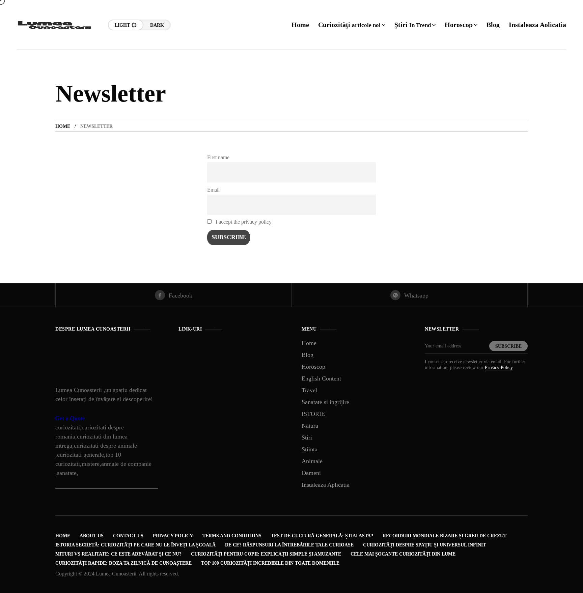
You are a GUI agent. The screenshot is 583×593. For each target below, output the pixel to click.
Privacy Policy (499, 367)
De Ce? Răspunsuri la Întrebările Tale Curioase (289, 544)
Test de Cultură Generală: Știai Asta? (322, 535)
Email (213, 190)
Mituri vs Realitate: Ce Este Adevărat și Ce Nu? (118, 554)
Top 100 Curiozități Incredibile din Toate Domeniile (270, 563)
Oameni (311, 473)
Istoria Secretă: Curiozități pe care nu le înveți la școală (135, 544)
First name (218, 157)
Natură (310, 425)
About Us (92, 535)
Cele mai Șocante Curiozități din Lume (403, 554)
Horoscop (313, 366)
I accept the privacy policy (243, 222)
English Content (321, 378)
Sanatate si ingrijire (325, 402)
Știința (309, 449)
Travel (309, 390)
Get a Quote (70, 418)
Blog (307, 354)
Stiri (307, 437)
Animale (312, 461)
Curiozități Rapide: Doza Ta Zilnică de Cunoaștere (123, 563)
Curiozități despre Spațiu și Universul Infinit (424, 544)
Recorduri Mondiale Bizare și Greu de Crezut (444, 535)
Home (62, 126)
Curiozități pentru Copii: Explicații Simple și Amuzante (266, 554)
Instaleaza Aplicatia (326, 484)
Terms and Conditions (231, 535)
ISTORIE (313, 414)
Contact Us (128, 535)
